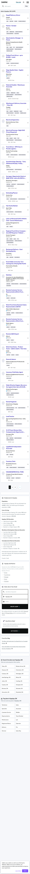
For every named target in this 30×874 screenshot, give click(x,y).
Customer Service (6, 712)
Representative (6, 716)
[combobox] (15, 591)
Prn (17, 727)
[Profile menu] (23, 2)
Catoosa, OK (5, 673)
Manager (6, 577)
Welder (18, 712)
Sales (17, 705)
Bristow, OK (5, 688)
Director (4, 731)
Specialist (4, 708)
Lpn (17, 719)
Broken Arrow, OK (20, 666)
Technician (4, 705)
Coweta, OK (5, 684)
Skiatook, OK (19, 688)
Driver (5, 572)
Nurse (5, 579)
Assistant (6, 581)
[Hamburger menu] (28, 2)
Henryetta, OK (5, 692)
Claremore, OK (20, 670)
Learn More (18, 870)
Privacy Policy (9, 613)
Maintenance (5, 719)
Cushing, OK (19, 681)
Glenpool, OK (19, 684)
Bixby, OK (18, 677)
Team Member (19, 716)
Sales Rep (18, 731)
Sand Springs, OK (6, 677)
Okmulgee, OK (19, 673)
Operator (18, 723)
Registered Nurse (6, 723)
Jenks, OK (4, 681)
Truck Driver (7, 574)
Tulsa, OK (4, 666)
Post (18, 2)
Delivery (4, 727)
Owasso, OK (5, 670)
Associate (18, 708)
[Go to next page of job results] (20, 487)
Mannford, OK (19, 692)
